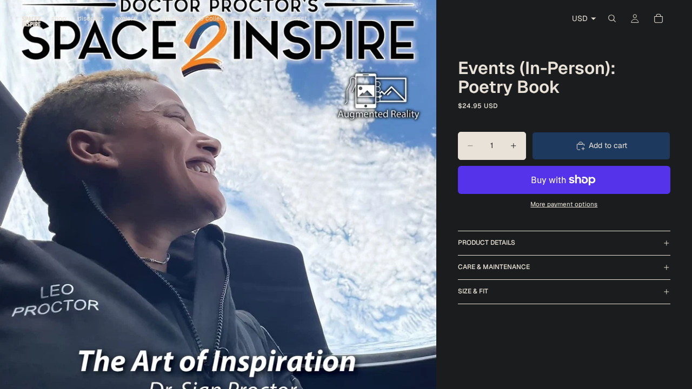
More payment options (563, 204)
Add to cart (608, 145)
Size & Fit (473, 291)
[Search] (612, 18)
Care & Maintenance (494, 267)
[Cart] (658, 18)
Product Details (486, 242)
